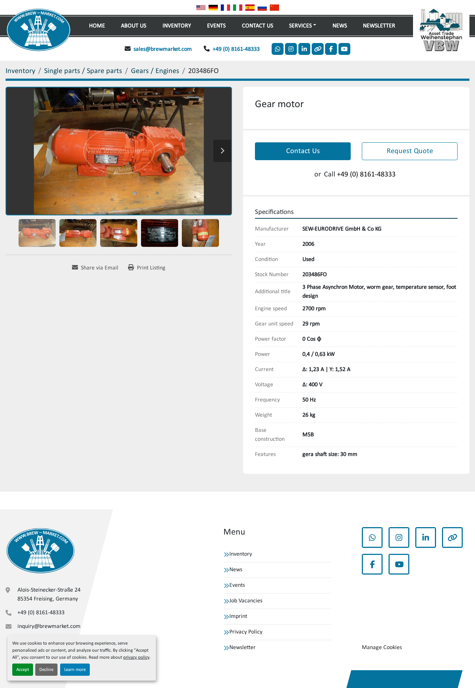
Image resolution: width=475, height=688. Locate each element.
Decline (46, 669)
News (339, 26)
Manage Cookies (382, 648)
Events (216, 26)
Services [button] (300, 26)
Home (97, 26)
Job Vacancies (245, 601)
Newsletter (379, 26)
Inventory (177, 26)
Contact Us (257, 26)
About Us (133, 26)
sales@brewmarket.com (163, 49)
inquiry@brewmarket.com (49, 626)
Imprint (238, 616)
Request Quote (410, 151)
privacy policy (136, 657)
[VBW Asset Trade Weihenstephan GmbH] (40, 550)
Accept (22, 669)
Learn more (75, 669)
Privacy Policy (245, 632)
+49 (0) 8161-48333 (236, 49)
